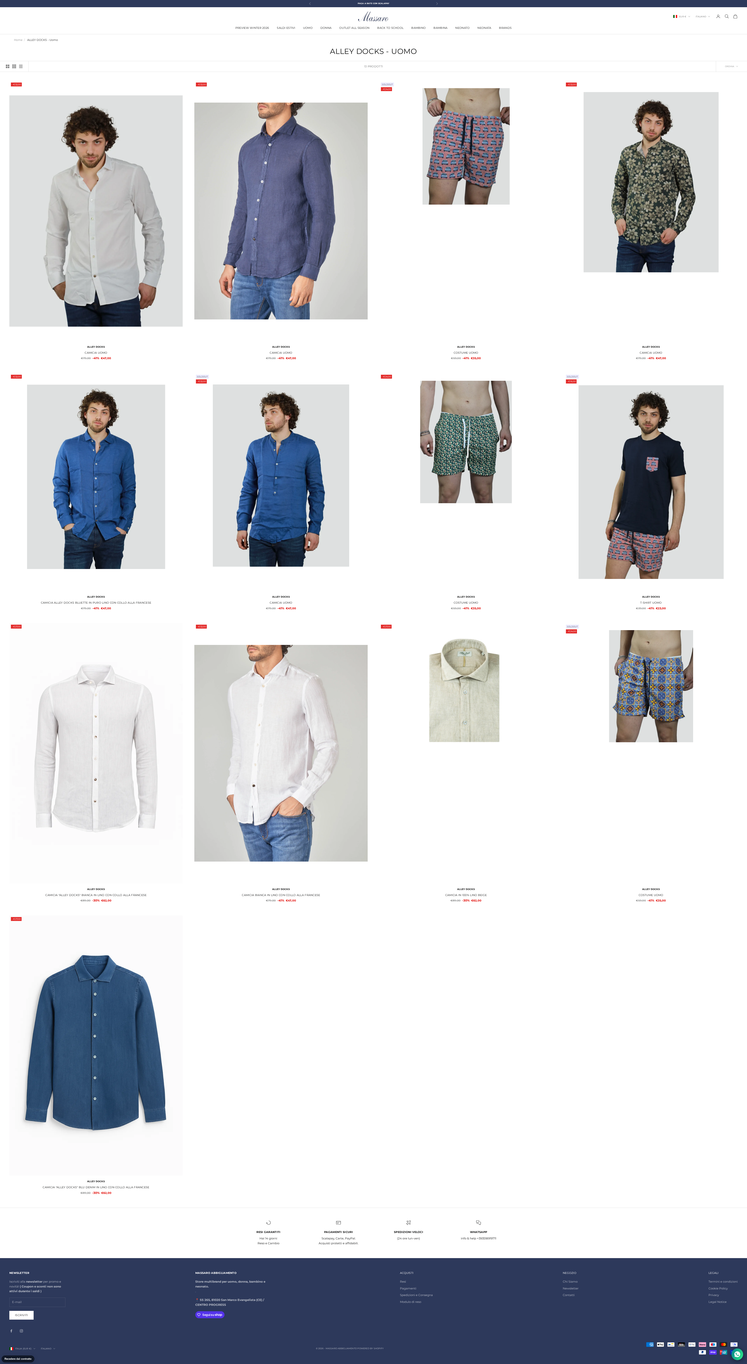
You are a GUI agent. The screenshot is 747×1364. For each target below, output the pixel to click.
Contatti (569, 1295)
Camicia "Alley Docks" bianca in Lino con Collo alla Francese (95, 895)
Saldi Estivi (286, 28)
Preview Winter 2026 (252, 28)
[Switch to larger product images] (7, 66)
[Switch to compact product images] (21, 66)
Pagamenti (408, 1288)
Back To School (390, 28)
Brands (505, 28)
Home (18, 40)
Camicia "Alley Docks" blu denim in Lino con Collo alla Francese (96, 1187)
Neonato (462, 28)
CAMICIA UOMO (96, 352)
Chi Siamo (570, 1281)
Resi (403, 1281)
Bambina (440, 28)
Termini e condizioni (723, 1281)
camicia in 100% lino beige (466, 895)
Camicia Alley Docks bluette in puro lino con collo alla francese (96, 602)
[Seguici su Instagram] (21, 1331)
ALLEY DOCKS (96, 346)
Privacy (713, 1295)
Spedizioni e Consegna (416, 1295)
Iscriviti (21, 1315)
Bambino (418, 28)
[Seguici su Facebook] (11, 1331)
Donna (325, 28)
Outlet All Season (354, 28)
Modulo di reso (410, 1302)
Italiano (701, 16)
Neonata (484, 28)
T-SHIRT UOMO (651, 602)
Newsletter (571, 1288)
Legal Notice (717, 1302)
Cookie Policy (718, 1288)
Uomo (308, 28)
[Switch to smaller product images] (14, 66)
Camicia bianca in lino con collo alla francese (281, 895)
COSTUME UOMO (466, 352)
